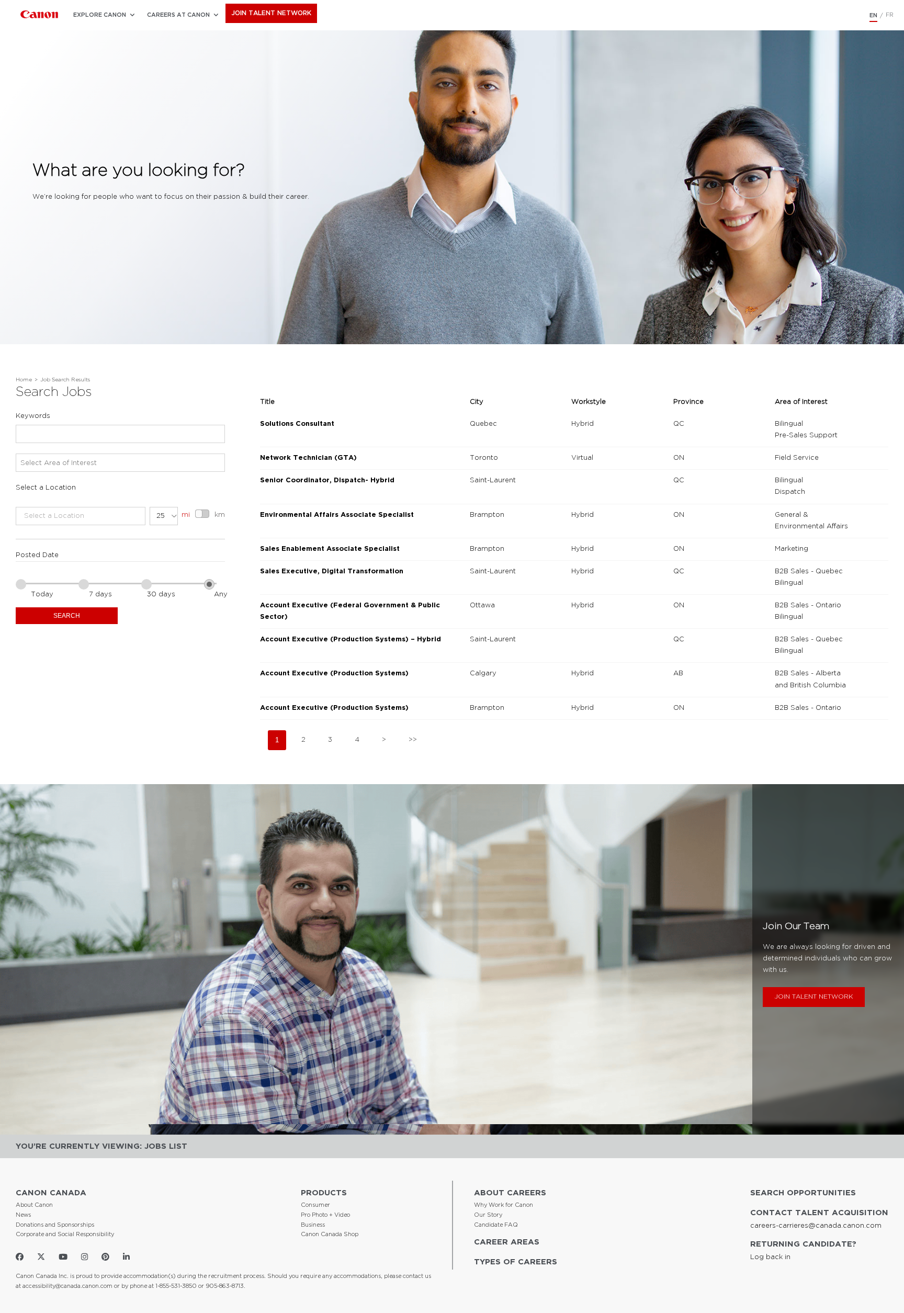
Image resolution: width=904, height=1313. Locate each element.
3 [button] (330, 740)
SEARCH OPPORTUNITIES (803, 1193)
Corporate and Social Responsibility (65, 1234)
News (23, 1215)
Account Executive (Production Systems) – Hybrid (350, 639)
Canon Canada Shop (329, 1234)
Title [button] (267, 402)
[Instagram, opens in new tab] (84, 1257)
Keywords (33, 416)
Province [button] (688, 402)
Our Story (488, 1215)
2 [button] (303, 740)
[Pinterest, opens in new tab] (105, 1257)
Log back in (770, 1257)
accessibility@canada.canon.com (67, 1286)
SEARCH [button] (66, 615)
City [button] (476, 402)
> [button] (384, 740)
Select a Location (46, 488)
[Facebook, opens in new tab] (20, 1257)
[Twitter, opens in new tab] (41, 1257)
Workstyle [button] (588, 402)
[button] (100, 15)
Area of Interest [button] (801, 402)
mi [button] (186, 515)
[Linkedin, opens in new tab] (126, 1257)
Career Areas (506, 1242)
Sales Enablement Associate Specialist (330, 549)
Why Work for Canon (503, 1205)
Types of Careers (515, 1262)
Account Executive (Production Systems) (334, 673)
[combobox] (120, 434)
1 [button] (277, 740)
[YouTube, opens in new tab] (63, 1257)
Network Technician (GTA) (308, 458)
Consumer (315, 1205)
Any (221, 594)
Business (313, 1225)
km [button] (219, 515)
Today (42, 594)
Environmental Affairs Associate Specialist (337, 515)
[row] (574, 430)
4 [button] (357, 740)
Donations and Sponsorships (55, 1225)
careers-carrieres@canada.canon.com (816, 1226)
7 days (100, 594)
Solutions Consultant (297, 424)
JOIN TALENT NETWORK (271, 13)
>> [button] (413, 740)
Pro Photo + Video (325, 1215)
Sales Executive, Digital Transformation (331, 571)
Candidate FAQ (496, 1225)
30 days (161, 594)
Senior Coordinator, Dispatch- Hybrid (327, 480)
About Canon (34, 1205)
